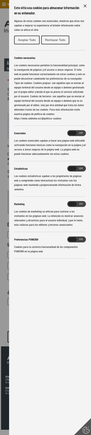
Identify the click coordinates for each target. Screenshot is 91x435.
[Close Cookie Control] (85, 5)
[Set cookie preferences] (82, 426)
